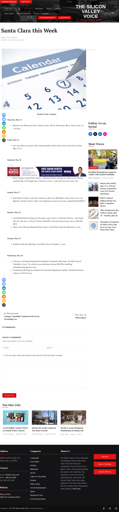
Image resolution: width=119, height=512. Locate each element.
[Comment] (4, 140)
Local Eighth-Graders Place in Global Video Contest (15, 429)
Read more (77, 489)
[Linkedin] (4, 123)
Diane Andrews (94, 178)
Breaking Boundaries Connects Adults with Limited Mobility (102, 173)
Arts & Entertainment (24, 13)
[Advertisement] (102, 86)
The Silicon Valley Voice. (21, 508)
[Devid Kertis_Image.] (46, 171)
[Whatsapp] (4, 128)
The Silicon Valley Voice (91, 11)
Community (27, 9)
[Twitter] (4, 119)
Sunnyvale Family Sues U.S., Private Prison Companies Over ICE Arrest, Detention (108, 188)
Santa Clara (8, 9)
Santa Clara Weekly (9, 37)
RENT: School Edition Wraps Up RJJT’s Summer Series (108, 202)
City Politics (39, 9)
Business (45, 13)
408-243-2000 (11, 477)
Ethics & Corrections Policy (10, 497)
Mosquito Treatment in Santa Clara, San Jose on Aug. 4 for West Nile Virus (109, 226)
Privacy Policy (5, 494)
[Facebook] (4, 115)
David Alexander (8, 434)
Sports (36, 13)
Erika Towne (65, 434)
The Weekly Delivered (9, 1)
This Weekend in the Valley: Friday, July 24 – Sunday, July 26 (109, 213)
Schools (58, 9)
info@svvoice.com (12, 475)
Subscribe (104, 457)
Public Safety (8, 13)
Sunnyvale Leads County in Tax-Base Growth (44, 429)
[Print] (4, 132)
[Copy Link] (4, 136)
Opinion (49, 9)
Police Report (80, 318)
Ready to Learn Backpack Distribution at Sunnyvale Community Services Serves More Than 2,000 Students (73, 432)
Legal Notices (25, 1)
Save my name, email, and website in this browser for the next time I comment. (34, 355)
